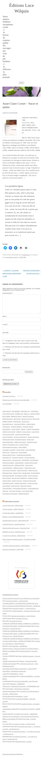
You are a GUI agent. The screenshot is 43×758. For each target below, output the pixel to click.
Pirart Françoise (33, 476)
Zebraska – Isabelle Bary (20, 646)
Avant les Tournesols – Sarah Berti (13, 549)
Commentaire (8, 293)
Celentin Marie (30, 424)
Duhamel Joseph (32, 442)
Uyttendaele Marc (33, 488)
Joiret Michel (25, 460)
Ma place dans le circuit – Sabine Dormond (16, 520)
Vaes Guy (5, 491)
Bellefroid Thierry (16, 416)
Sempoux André (32, 483)
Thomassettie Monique (19, 488)
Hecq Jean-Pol (7, 457)
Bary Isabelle (6, 416)
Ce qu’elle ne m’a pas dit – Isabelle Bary (26, 714)
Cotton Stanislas (8, 437)
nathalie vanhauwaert (9, 661)
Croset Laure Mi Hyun (20, 437)
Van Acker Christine (15, 491)
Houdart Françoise (17, 457)
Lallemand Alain (19, 465)
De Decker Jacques (20, 439)
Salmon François (17, 481)
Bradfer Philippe (7, 421)
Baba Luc (27, 414)
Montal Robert (35, 473)
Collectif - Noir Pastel (9, 432)
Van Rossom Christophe (10, 494)
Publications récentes (11, 501)
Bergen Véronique (28, 416)
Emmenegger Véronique (10, 447)
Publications (26, 255)
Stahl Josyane (15, 486)
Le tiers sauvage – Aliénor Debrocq (13, 509)
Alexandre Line (25, 411)
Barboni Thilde (35, 414)
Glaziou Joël (14, 452)
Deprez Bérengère (8, 442)
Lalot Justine (29, 465)
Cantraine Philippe (19, 424)
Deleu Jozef (30, 439)
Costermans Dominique (22, 434)
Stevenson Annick (25, 486)
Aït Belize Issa (19, 414)
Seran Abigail (6, 486)
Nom (5, 316)
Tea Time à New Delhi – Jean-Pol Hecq (26, 681)
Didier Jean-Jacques (20, 442)
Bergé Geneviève (8, 419)
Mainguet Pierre (7, 473)
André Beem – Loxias (16, 674)
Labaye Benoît (19, 463)
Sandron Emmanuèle (29, 481)
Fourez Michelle (30, 450)
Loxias (4, 674)
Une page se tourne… (9, 396)
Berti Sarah (36, 419)
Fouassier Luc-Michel (9, 450)
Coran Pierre (35, 432)
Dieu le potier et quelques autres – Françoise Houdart (19, 539)
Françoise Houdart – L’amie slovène (17, 601)
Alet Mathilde (16, 411)
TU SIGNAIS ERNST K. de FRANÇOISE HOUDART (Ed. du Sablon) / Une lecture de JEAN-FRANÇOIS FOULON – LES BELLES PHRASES (21, 605)
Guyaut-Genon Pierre (9, 455)
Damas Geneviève (33, 437)
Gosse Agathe (22, 452)
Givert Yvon (6, 452)
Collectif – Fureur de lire (23, 432)
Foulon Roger (20, 450)
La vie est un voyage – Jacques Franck (23, 724)
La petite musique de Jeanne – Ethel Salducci (16, 546)
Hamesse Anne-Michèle (23, 455)
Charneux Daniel (28, 427)
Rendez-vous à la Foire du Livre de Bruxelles (16, 400)
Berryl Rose (17, 419)
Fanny (4, 684)
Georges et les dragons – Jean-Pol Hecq (23, 616)
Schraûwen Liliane (8, 483)
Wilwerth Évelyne (23, 494)
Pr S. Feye (5, 724)
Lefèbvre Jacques (18, 468)
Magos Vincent (32, 470)
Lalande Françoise (8, 465)
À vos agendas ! (7, 404)
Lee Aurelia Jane (7, 468)
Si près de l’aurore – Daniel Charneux (14, 524)
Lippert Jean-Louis (29, 468)
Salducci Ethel (7, 481)
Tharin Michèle (7, 488)
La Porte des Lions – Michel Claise (13, 505)
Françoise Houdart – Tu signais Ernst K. (24, 608)
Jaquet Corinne (7, 460)
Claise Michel (6, 429)
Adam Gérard (7, 411)
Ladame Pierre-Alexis (30, 463)
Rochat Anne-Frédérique (19, 478)
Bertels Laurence (27, 419)
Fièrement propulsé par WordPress (13, 754)
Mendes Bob (26, 473)
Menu (21, 82)
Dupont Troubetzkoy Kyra (11, 445)
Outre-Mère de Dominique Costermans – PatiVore (18, 669)
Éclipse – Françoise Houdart (28, 661)
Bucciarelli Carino (8, 424)
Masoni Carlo (17, 473)
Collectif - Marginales (32, 429)
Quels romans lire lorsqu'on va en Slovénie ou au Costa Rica (21, 598)
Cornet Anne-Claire (8, 434)
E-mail (5, 324)
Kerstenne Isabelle (8, 463)
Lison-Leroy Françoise (9, 470)
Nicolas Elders (7, 696)
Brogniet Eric (17, 421)
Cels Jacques (6, 427)
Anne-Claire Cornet (11, 257)
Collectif (23, 429)
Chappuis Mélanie (16, 427)
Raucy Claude (7, 478)
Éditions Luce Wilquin (21, 8)
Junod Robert (34, 460)
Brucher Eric (25, 421)
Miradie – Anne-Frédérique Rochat (13, 517)
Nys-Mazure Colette (21, 476)
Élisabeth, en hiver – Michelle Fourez (14, 532)
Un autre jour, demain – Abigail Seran (14, 536)
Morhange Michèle (8, 476)
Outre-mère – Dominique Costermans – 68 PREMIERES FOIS (21, 686)
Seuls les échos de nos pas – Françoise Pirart (16, 528)
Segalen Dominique (21, 483)
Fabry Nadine (22, 447)
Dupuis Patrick (24, 445)
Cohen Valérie (15, 429)
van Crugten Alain (27, 491)
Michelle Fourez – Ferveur (24, 742)
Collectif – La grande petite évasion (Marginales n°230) (12, 273)
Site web (5, 332)
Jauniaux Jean (17, 460)
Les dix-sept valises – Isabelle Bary (13, 513)
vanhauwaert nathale (9, 709)
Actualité (7, 392)
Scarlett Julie (6, 714)
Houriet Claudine (29, 457)
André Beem (34, 411)
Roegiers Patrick (33, 478)
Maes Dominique (22, 470)
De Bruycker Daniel (8, 439)
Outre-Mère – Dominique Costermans (14, 671)
